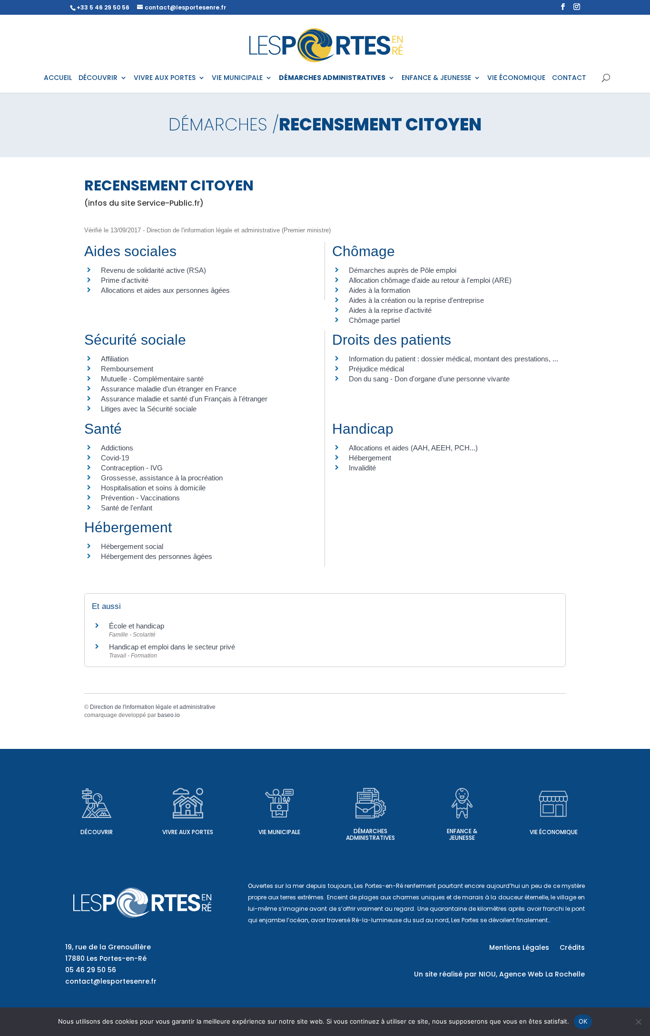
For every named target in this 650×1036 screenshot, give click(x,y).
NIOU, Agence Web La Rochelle (532, 974)
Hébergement (370, 458)
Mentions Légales (519, 948)
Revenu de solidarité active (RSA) (153, 270)
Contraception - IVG (132, 468)
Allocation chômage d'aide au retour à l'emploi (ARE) (430, 280)
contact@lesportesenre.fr (111, 981)
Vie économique (554, 832)
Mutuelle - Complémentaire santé (152, 379)
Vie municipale (279, 832)
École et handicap (136, 626)
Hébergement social (132, 546)
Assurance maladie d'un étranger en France (168, 389)
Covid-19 (115, 458)
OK (583, 1021)
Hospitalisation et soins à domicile (153, 488)
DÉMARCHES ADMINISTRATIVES (332, 78)
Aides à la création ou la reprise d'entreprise (416, 300)
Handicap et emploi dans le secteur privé (172, 647)
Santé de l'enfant (126, 508)
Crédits (572, 948)
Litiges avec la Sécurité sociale (149, 409)
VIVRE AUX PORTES (165, 78)
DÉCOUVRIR (98, 78)
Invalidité (362, 468)
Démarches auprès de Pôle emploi (402, 270)
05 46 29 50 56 (90, 970)
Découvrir (96, 832)
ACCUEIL (58, 78)
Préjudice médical (376, 369)
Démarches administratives (370, 834)
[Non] (638, 1021)
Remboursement (127, 369)
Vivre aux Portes (187, 832)
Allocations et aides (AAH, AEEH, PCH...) (413, 448)
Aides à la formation (379, 290)
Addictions (117, 448)
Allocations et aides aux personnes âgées (165, 290)
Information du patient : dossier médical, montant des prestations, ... (453, 359)
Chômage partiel (374, 320)
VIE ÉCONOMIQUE (516, 78)
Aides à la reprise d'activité (390, 310)
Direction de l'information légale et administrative (153, 707)
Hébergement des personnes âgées (156, 556)
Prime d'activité (124, 280)
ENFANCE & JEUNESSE (436, 78)
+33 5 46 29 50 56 (103, 7)
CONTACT (569, 78)
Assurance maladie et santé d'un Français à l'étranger (184, 399)
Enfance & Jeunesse (462, 834)
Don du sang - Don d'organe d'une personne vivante (429, 379)
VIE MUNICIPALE (237, 78)
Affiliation (114, 359)
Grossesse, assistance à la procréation (162, 478)
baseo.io (169, 715)
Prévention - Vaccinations (140, 498)
